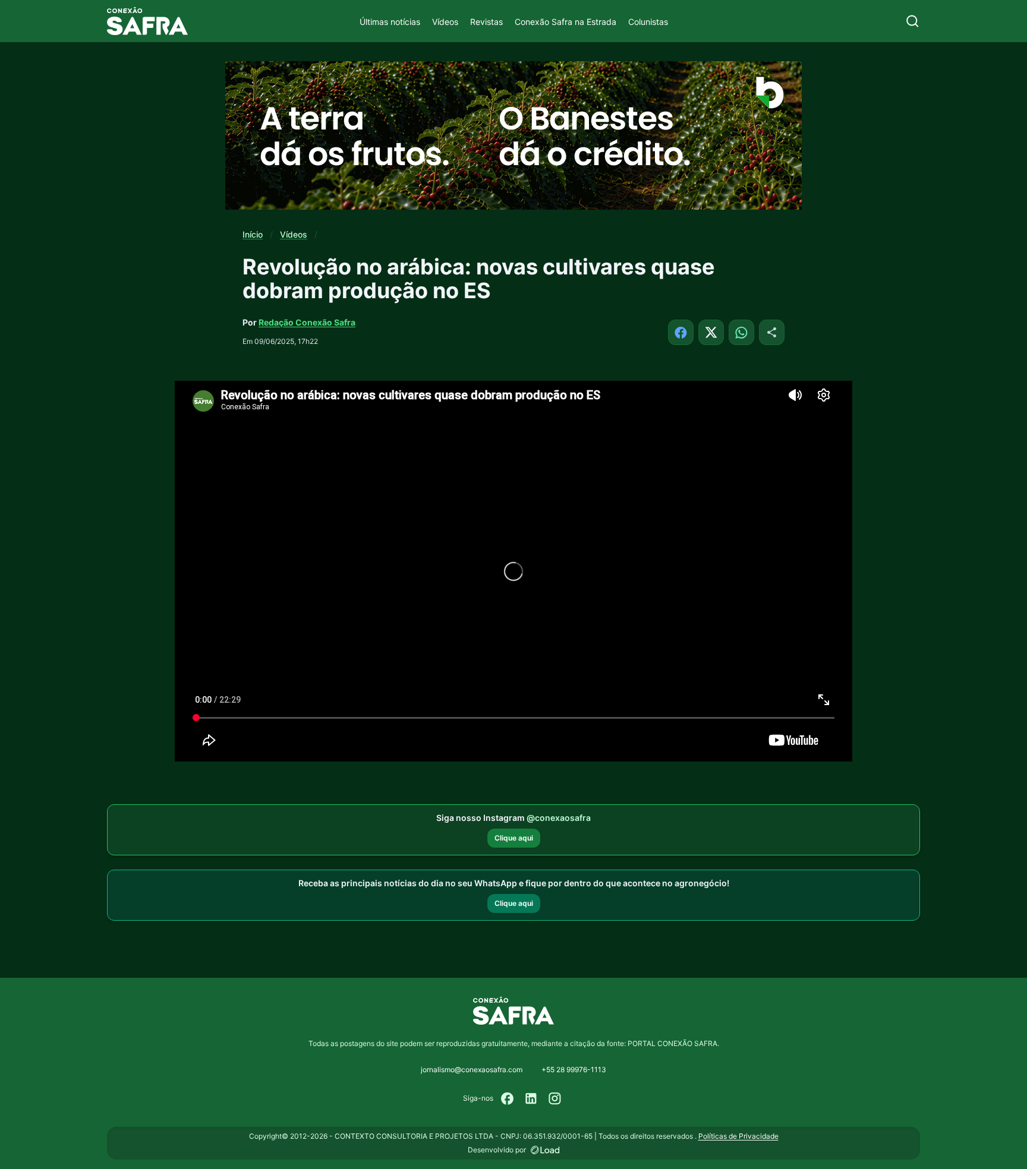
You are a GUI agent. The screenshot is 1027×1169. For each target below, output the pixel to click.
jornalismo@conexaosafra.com (471, 1069)
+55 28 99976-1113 (573, 1069)
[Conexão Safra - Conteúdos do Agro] (147, 21)
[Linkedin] (531, 1098)
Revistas (486, 22)
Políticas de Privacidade (738, 1136)
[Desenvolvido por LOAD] (545, 1150)
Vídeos (445, 22)
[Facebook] (507, 1098)
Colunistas (648, 22)
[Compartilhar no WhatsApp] (741, 332)
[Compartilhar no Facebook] (681, 332)
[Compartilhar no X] (711, 332)
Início (252, 234)
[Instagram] (555, 1098)
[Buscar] (912, 21)
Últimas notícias (390, 22)
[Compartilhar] (772, 332)
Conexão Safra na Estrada (565, 22)
